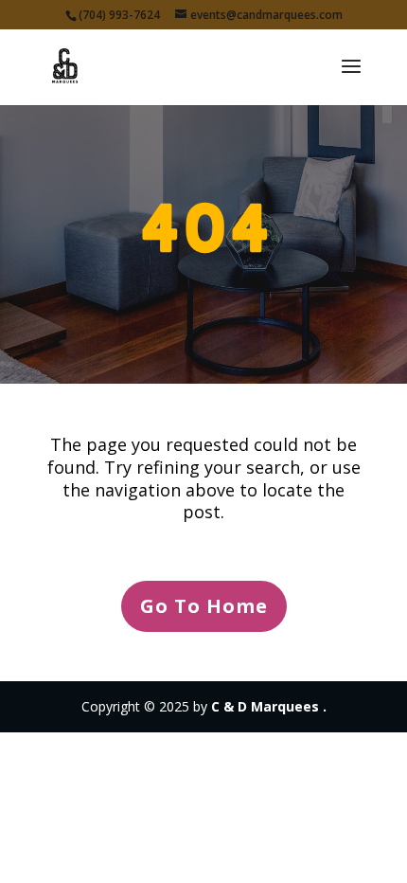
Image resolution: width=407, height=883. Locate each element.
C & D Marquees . (269, 706)
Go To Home (204, 606)
